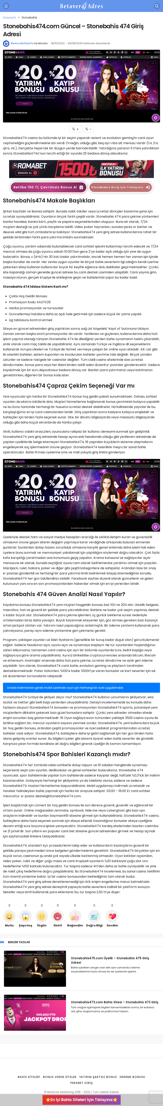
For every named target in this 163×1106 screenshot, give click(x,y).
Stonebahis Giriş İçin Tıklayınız (117, 187)
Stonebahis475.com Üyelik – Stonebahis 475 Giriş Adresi (110, 960)
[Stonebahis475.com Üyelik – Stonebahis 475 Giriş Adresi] (35, 969)
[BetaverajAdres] (81, 6)
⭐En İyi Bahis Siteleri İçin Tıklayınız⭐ (81, 1099)
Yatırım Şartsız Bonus (98, 1077)
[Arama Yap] (157, 6)
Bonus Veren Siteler (60, 1077)
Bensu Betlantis (22, 43)
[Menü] (6, 6)
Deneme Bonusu (132, 1077)
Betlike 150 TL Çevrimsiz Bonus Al (45, 187)
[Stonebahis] (81, 169)
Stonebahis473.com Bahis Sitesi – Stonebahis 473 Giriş (114, 1002)
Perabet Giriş (81, 1083)
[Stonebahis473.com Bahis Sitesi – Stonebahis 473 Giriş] (35, 1013)
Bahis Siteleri (29, 1077)
